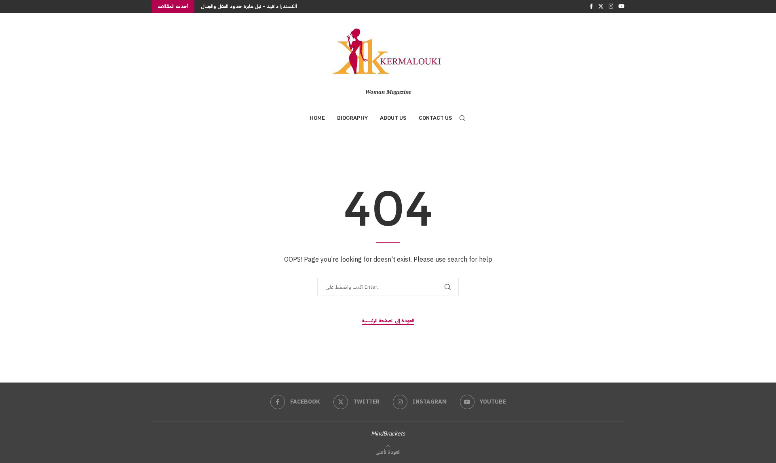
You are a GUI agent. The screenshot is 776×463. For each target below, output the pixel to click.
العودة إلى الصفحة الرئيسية (388, 320)
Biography (352, 118)
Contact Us (435, 118)
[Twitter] (600, 6)
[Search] (462, 118)
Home (317, 118)
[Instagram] (611, 6)
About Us (393, 118)
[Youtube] (621, 6)
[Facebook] (591, 6)
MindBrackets (388, 433)
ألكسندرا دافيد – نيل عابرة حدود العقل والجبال (249, 6)
